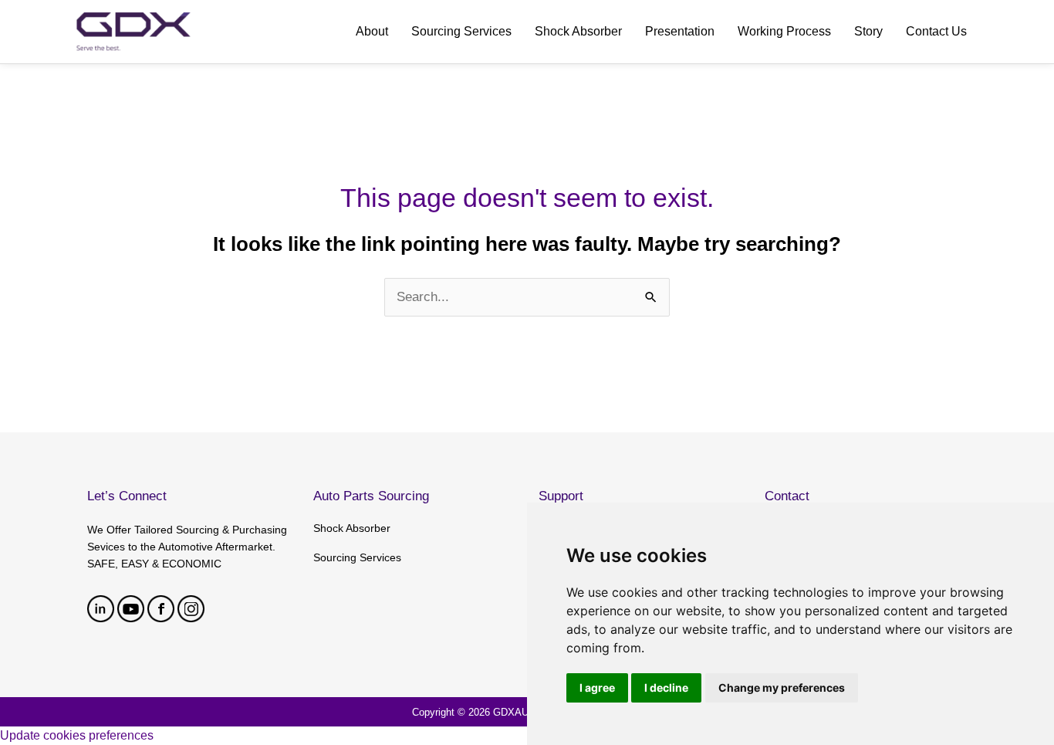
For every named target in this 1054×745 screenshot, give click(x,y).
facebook (160, 608)
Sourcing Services (357, 557)
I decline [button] (666, 687)
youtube (130, 608)
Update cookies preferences (77, 735)
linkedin (100, 608)
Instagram (190, 608)
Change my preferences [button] (781, 687)
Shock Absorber (351, 528)
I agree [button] (597, 687)
